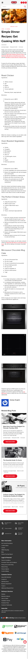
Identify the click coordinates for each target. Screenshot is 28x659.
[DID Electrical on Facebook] (1, 618)
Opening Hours (5, 581)
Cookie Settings (5, 571)
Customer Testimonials (6, 605)
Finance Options (5, 569)
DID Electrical (8, 645)
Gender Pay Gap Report (7, 554)
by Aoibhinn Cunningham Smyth (9, 470)
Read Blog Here (10, 442)
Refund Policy (4, 567)
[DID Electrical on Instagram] (3, 618)
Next (16, 26)
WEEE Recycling (5, 550)
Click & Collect (4, 598)
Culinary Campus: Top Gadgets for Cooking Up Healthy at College (14, 495)
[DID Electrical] (14, 2)
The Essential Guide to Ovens (12, 460)
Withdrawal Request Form (7, 588)
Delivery (3, 594)
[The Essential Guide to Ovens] (14, 452)
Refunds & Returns (5, 596)
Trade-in (3, 586)
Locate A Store (4, 545)
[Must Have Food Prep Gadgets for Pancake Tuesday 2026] (14, 418)
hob (22, 219)
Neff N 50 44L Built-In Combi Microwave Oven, (13, 56)
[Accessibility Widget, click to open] (25, 642)
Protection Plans (5, 603)
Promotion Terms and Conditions (9, 562)
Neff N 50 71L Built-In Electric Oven (15, 54)
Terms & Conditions (6, 560)
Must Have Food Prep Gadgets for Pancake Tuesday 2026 (14, 427)
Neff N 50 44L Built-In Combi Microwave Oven (14, 243)
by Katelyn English (5, 47)
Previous (12, 26)
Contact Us (4, 579)
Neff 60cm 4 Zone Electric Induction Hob (16, 57)
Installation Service (5, 600)
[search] (25, 6)
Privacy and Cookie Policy (7, 564)
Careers (3, 547)
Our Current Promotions (7, 543)
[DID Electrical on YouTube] (5, 618)
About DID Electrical (6, 577)
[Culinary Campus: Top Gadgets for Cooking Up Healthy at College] (14, 486)
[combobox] (12, 6)
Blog (2, 552)
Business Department (6, 583)
